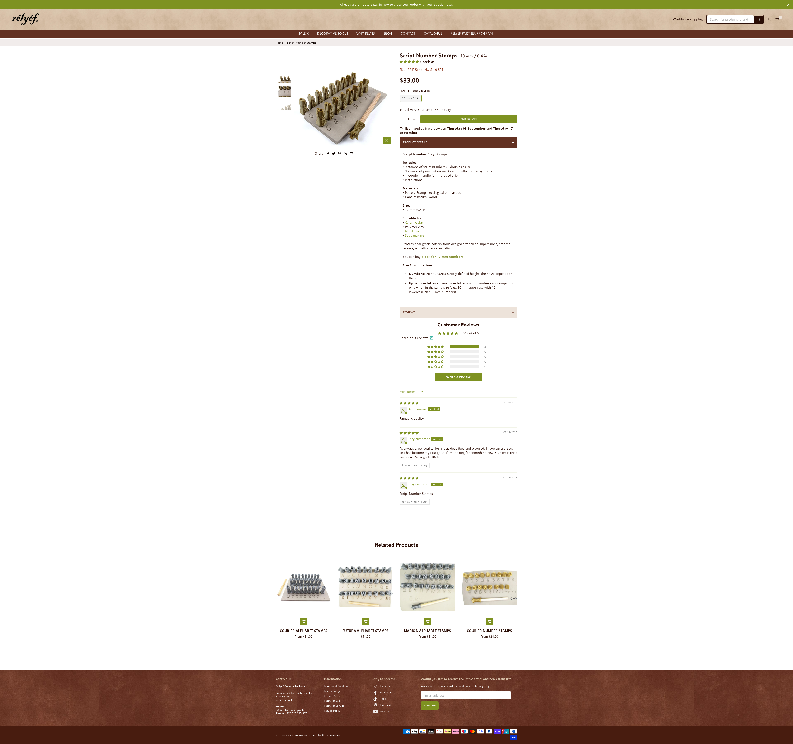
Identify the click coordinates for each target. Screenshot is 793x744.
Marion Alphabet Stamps (427, 630)
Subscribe (430, 705)
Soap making (414, 235)
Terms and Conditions (337, 686)
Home (279, 42)
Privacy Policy (332, 696)
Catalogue (433, 33)
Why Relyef (366, 33)
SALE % (303, 33)
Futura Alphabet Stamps (365, 630)
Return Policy (332, 691)
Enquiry (445, 109)
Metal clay (412, 231)
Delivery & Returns (417, 109)
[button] (410, 62)
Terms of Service (334, 705)
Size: (415, 91)
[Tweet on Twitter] (333, 153)
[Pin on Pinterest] (339, 153)
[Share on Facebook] (328, 153)
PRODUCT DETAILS (415, 142)
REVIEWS (409, 312)
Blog (388, 33)
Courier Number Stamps (489, 630)
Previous (297, 108)
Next (389, 108)
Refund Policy (332, 710)
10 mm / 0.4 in (410, 98)
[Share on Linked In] (345, 153)
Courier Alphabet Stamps (304, 630)
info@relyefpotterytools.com (293, 710)
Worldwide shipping (688, 19)
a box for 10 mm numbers (442, 257)
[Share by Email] (351, 153)
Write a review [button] (458, 376)
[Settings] (769, 19)
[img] (409, 403)
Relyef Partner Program (472, 33)
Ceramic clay (414, 222)
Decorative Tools (332, 33)
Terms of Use (332, 701)
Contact (408, 33)
